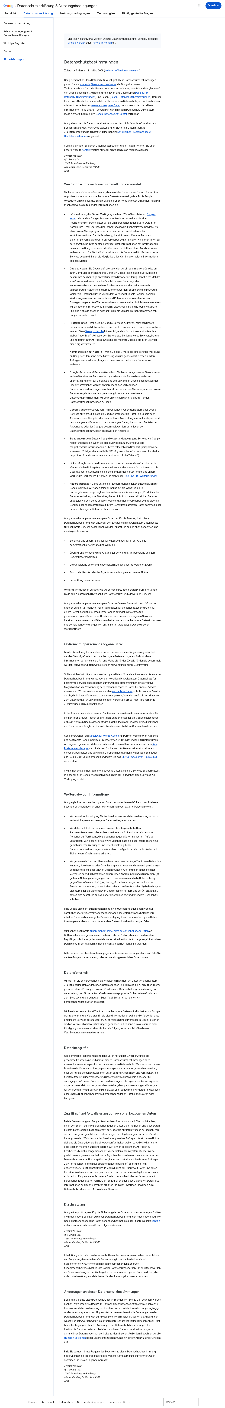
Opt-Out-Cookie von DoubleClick (139, 756)
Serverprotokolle (94, 331)
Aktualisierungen (14, 59)
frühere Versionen (102, 42)
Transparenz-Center (119, 1402)
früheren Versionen (75, 1337)
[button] (199, 5)
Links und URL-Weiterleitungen (141, 476)
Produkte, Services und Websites (98, 84)
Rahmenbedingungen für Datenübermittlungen (18, 33)
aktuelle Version (76, 42)
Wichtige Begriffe (14, 43)
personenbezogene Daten (105, 105)
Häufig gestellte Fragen (137, 13)
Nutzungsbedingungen (75, 13)
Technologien (106, 13)
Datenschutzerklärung (38, 13)
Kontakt (86, 149)
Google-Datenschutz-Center (111, 114)
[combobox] (180, 1402)
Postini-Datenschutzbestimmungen (130, 97)
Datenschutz (66, 1402)
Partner (8, 51)
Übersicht (10, 13)
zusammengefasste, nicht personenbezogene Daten (119, 931)
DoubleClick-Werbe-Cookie (104, 735)
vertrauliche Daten (122, 691)
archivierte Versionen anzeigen (122, 70)
